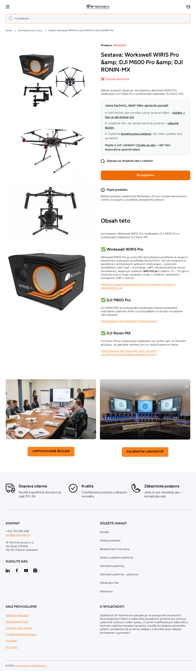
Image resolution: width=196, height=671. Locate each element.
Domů (9, 30)
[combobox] (98, 18)
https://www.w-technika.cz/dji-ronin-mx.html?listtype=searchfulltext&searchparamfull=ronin (129, 352)
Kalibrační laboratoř (17, 615)
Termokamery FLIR (17, 621)
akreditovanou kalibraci (136, 134)
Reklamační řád (109, 582)
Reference (106, 591)
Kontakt (104, 532)
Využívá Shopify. (38, 665)
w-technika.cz (22, 665)
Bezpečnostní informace (115, 549)
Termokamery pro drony (30, 30)
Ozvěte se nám (146, 145)
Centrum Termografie (19, 628)
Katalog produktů (110, 540)
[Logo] (98, 6)
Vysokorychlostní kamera (21, 634)
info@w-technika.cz (18, 535)
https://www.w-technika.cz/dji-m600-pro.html (129, 321)
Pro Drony (12, 647)
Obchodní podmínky (112, 566)
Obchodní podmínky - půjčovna (119, 574)
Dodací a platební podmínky (116, 557)
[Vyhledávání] (9, 18)
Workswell (119, 45)
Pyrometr (11, 640)
